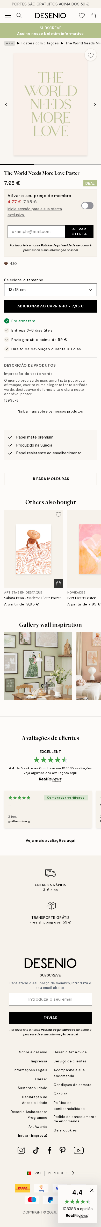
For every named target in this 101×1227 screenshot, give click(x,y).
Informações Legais (30, 1070)
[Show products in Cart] (93, 15)
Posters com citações (40, 43)
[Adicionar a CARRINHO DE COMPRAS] (58, 583)
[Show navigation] (7, 15)
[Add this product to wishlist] (90, 55)
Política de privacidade (58, 245)
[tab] (17, 163)
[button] (77, 1204)
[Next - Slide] (95, 104)
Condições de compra (73, 1085)
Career (41, 1079)
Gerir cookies (65, 1130)
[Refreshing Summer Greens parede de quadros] (38, 666)
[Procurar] (19, 15)
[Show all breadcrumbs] (9, 43)
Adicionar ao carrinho (50, 306)
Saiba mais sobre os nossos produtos (50, 411)
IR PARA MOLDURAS (50, 478)
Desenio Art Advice (70, 1052)
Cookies (61, 1094)
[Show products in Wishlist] (82, 15)
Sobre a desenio (33, 1052)
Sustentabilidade (32, 1088)
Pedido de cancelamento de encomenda (75, 1119)
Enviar (50, 1017)
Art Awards (37, 1126)
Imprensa (39, 1061)
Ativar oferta (79, 231)
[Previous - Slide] (6, 104)
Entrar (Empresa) (32, 1135)
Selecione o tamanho (24, 280)
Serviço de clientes (70, 1061)
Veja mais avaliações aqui (51, 840)
